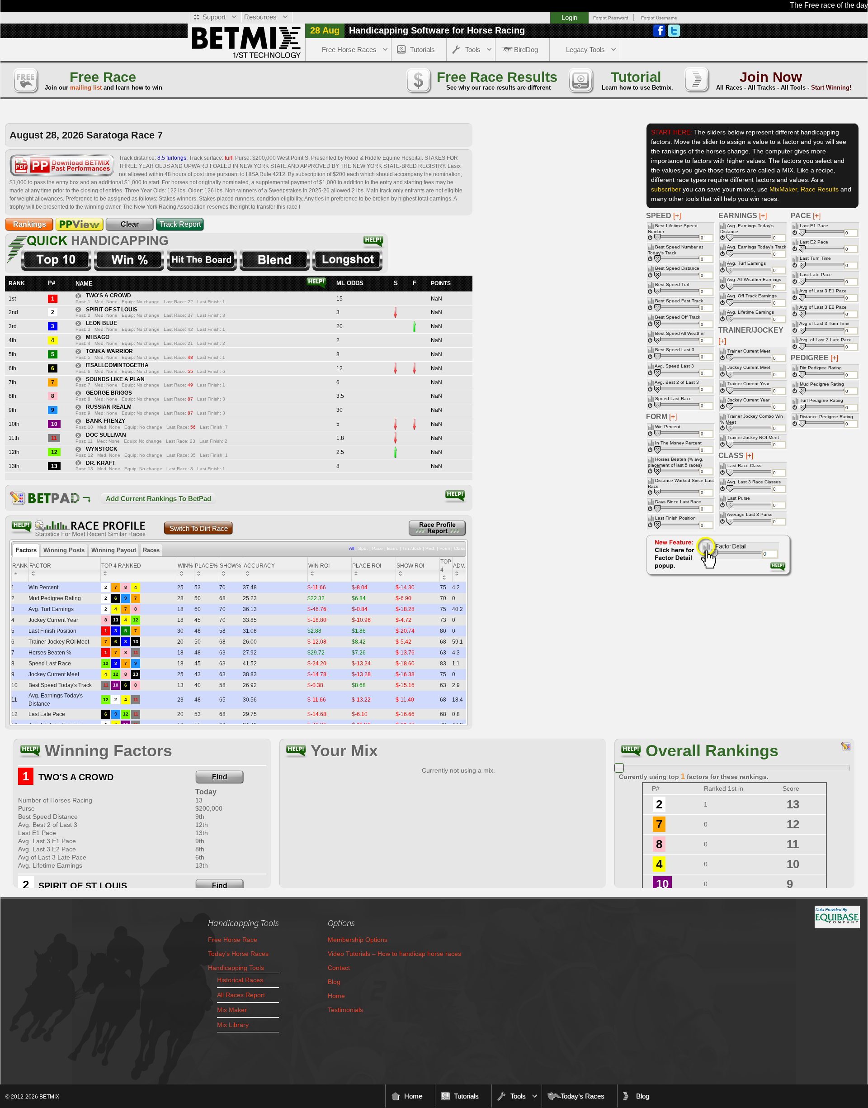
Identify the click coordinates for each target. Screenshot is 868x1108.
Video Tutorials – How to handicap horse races (394, 953)
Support (214, 17)
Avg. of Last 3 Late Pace (825, 339)
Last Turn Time (815, 258)
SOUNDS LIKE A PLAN (115, 379)
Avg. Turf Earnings (746, 263)
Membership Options (357, 939)
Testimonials (345, 1009)
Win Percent (667, 426)
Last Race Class (744, 465)
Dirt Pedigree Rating (821, 367)
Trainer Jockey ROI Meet (753, 437)
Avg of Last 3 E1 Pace (823, 290)
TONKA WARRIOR (109, 351)
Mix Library (233, 1024)
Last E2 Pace (814, 241)
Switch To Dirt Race (199, 528)
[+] (817, 216)
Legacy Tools (585, 49)
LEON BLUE (101, 323)
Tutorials (422, 49)
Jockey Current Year (748, 399)
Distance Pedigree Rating (826, 416)
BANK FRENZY (105, 421)
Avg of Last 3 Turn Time (824, 323)
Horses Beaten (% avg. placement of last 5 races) (675, 462)
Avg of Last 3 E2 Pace (823, 307)
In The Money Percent (678, 442)
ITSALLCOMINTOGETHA (117, 365)
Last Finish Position (675, 518)
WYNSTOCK (102, 449)
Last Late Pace (816, 274)
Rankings (29, 224)
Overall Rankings (712, 750)
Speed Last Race (673, 398)
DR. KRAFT (100, 463)
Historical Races (240, 980)
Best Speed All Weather (680, 333)
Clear (130, 224)
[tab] (26, 550)
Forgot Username (659, 17)
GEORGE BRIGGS (109, 393)
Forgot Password (610, 17)
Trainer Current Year (748, 383)
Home (336, 995)
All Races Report (241, 994)
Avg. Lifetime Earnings (750, 312)
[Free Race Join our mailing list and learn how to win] (25, 79)
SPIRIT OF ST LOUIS (111, 309)
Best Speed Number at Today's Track (675, 249)
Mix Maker (232, 1009)
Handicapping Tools (236, 967)
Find (219, 777)
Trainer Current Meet (748, 351)
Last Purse (738, 498)
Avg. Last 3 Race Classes (754, 481)
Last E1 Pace (814, 225)
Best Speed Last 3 (674, 349)
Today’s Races (582, 1096)
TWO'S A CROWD (108, 295)
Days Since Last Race (678, 501)
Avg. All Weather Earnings (754, 279)
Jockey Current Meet (748, 367)
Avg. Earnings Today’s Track (756, 246)
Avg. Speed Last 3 (674, 365)
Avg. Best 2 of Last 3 (677, 382)
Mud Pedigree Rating (822, 384)
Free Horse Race (232, 939)
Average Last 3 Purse (750, 514)
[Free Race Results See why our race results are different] (418, 79)
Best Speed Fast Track (679, 300)
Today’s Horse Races (238, 953)
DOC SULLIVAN (106, 435)
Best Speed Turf (672, 284)
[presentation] (26, 550)
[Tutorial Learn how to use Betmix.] (580, 79)
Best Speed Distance (677, 268)
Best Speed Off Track (677, 317)
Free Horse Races (349, 49)
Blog (334, 981)
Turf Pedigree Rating (821, 400)
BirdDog (526, 49)
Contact (339, 967)
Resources (260, 17)
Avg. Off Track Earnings (752, 295)
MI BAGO (97, 337)
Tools (473, 49)
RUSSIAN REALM (109, 407)
